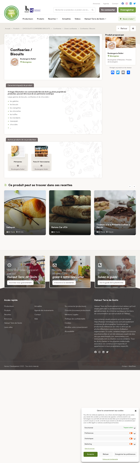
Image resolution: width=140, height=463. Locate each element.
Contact (115, 3)
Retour (123, 28)
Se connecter (108, 10)
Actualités (66, 19)
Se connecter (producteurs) (75, 306)
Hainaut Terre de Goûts (94, 19)
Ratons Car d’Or (59, 227)
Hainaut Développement (12, 366)
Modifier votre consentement (76, 327)
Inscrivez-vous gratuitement (20, 283)
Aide (36, 319)
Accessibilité (69, 331)
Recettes (52, 19)
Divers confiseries (70, 28)
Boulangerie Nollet (28, 59)
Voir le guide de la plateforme (111, 283)
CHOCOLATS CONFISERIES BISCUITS (36, 28)
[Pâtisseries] (17, 151)
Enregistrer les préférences (125, 454)
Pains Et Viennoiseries (41, 162)
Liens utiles (8, 327)
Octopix (124, 366)
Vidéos (77, 19)
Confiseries (57, 28)
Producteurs (28, 19)
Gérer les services (89, 448)
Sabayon (10, 227)
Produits (40, 19)
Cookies (68, 323)
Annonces (96, 3)
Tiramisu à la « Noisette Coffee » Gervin (113, 225)
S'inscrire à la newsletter (64, 283)
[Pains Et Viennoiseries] (41, 151)
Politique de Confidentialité (110, 459)
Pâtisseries (18, 162)
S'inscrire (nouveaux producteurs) (77, 310)
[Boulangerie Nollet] (120, 42)
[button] (136, 410)
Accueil (7, 28)
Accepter (90, 454)
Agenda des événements (43, 310)
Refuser (106, 454)
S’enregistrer (127, 10)
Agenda (106, 3)
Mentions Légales (71, 314)
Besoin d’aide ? (128, 19)
